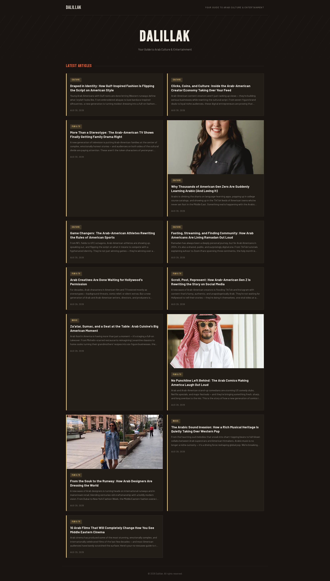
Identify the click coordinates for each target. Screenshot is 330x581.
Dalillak (73, 7)
